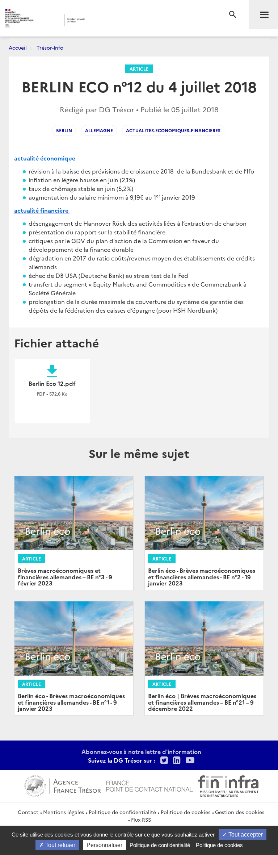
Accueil (18, 47)
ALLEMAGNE (99, 130)
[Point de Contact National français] (149, 785)
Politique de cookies (185, 812)
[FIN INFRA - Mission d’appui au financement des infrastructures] (228, 785)
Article (139, 69)
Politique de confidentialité (122, 812)
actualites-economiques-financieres (173, 130)
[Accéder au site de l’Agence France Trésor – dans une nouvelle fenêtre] (62, 785)
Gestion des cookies (239, 812)
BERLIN (64, 130)
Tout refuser (59, 845)
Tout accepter (245, 834)
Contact (28, 812)
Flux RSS (141, 819)
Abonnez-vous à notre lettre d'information (141, 751)
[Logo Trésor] (110, 20)
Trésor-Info (50, 47)
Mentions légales (63, 812)
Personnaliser (104, 845)
